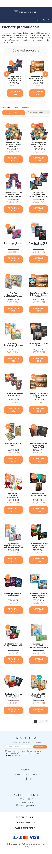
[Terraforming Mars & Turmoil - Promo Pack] (38, 281)
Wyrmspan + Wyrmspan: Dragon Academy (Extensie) (13, 545)
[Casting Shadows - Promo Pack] (13, 582)
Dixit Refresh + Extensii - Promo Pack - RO (13, 144)
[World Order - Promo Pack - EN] (38, 481)
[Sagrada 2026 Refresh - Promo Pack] (38, 682)
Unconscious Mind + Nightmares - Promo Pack (39, 545)
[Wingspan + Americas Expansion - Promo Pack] (38, 632)
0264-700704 (27, 802)
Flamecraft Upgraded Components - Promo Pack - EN (13, 495)
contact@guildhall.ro (27, 806)
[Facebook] (21, 779)
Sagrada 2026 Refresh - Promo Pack (39, 696)
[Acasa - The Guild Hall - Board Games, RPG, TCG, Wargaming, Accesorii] (26, 12)
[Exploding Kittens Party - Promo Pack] (13, 632)
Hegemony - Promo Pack (38, 344)
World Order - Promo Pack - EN (39, 495)
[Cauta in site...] (49, 19)
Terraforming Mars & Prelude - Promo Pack (37, 78)
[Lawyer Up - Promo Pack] (13, 231)
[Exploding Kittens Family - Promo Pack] (13, 682)
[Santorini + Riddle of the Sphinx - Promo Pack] (38, 582)
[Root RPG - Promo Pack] (13, 431)
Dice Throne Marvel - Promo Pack (13, 394)
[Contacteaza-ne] (37, 19)
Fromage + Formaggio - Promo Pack (13, 345)
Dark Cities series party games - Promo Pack (38, 445)
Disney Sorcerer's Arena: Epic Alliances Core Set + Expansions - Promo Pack (13, 194)
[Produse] (3, 20)
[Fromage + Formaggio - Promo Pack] (13, 331)
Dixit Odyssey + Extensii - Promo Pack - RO (39, 144)
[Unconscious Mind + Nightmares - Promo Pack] (38, 532)
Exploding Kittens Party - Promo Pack (13, 645)
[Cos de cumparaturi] (43, 19)
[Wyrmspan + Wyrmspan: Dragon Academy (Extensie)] (13, 532)
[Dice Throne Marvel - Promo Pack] (13, 381)
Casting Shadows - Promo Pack (13, 595)
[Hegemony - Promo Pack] (38, 331)
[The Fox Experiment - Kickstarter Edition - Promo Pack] (13, 281)
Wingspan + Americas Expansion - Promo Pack (39, 646)
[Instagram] (31, 779)
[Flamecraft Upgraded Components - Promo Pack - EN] (13, 481)
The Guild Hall (25, 817)
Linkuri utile (25, 823)
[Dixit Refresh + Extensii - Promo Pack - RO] (13, 131)
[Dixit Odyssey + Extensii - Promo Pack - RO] (38, 131)
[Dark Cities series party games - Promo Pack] (38, 431)
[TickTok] (26, 779)
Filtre (15, 113)
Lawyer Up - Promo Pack (13, 244)
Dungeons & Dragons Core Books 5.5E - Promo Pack (15, 78)
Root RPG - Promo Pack (13, 444)
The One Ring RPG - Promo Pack (38, 244)
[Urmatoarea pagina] (46, 721)
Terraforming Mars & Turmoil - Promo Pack (39, 295)
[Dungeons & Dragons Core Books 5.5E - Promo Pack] (15, 67)
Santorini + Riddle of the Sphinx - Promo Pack (38, 595)
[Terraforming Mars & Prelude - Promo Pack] (37, 67)
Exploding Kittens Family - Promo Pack (13, 696)
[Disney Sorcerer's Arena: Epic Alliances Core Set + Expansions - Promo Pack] (13, 181)
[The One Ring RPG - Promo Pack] (38, 231)
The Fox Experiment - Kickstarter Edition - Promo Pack (13, 295)
